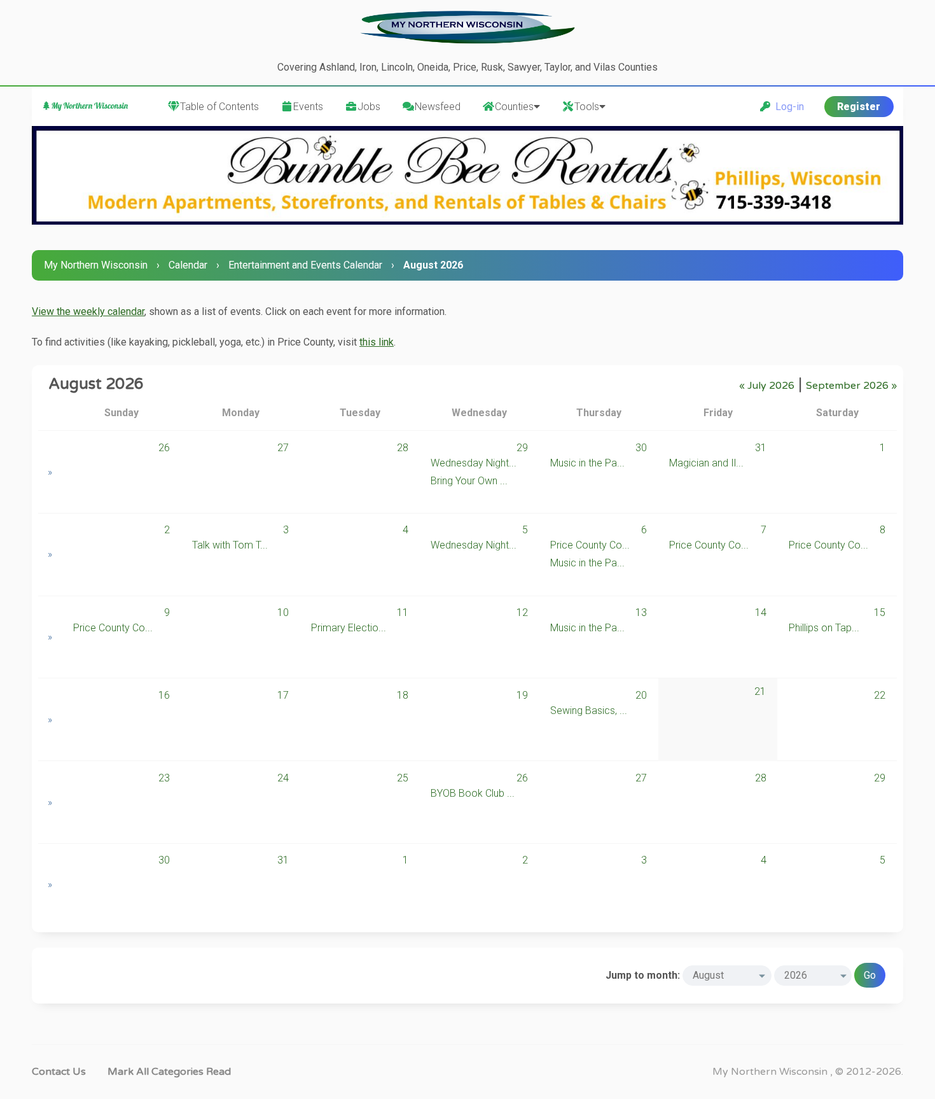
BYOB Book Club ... (473, 793)
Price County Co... (590, 545)
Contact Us (59, 1071)
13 (641, 612)
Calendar (188, 265)
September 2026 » (851, 385)
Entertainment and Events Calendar (305, 265)
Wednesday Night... (473, 463)
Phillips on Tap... (824, 628)
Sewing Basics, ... (588, 710)
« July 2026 (766, 385)
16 (164, 695)
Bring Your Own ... (469, 481)
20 (641, 695)
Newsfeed (438, 107)
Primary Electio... (348, 628)
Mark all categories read (169, 1071)
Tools (586, 107)
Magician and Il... (706, 463)
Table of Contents (219, 107)
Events (308, 107)
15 (879, 612)
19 (522, 695)
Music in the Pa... (587, 463)
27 (283, 448)
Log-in (787, 107)
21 (760, 691)
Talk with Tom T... (230, 545)
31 (760, 448)
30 (641, 448)
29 (522, 448)
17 (283, 695)
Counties (514, 107)
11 (402, 612)
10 (283, 612)
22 (879, 695)
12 (522, 612)
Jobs (368, 107)
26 (164, 448)
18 (402, 695)
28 (402, 448)
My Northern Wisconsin (96, 265)
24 (283, 778)
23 (164, 778)
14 (760, 612)
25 (402, 778)
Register (858, 107)
